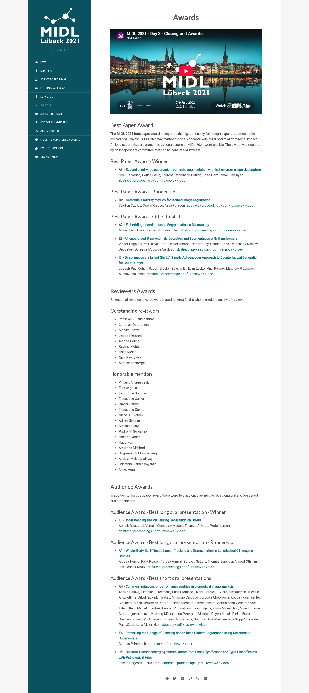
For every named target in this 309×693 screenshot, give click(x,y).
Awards (45, 105)
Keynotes (46, 96)
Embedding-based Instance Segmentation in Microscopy (167, 225)
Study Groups (49, 131)
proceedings (142, 181)
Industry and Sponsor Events (60, 139)
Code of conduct (51, 148)
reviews (168, 181)
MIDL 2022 (46, 70)
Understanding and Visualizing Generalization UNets (163, 520)
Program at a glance (54, 88)
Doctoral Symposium (54, 122)
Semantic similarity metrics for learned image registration (168, 200)
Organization (49, 156)
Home (44, 62)
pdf (157, 181)
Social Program (51, 113)
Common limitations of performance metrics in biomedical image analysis (180, 587)
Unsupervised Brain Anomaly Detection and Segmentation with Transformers (181, 238)
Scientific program (53, 79)
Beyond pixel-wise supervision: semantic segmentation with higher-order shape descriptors (193, 170)
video (181, 181)
